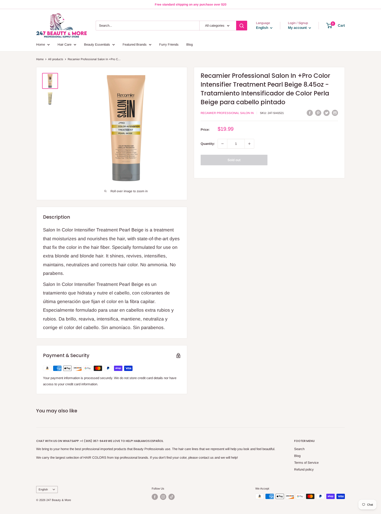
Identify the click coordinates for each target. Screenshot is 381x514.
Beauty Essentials (97, 44)
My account (298, 28)
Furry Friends (169, 44)
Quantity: (208, 143)
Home (40, 44)
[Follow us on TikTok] (171, 497)
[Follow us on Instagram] (163, 497)
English (43, 489)
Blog (189, 44)
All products (55, 59)
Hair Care (64, 44)
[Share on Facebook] (310, 113)
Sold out (234, 160)
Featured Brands (135, 44)
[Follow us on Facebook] (155, 497)
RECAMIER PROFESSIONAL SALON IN (227, 113)
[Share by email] (335, 113)
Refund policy (304, 469)
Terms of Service (306, 462)
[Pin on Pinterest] (318, 113)
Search (299, 449)
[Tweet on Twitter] (326, 113)
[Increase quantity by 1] (249, 143)
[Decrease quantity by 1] (222, 143)
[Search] (241, 25)
